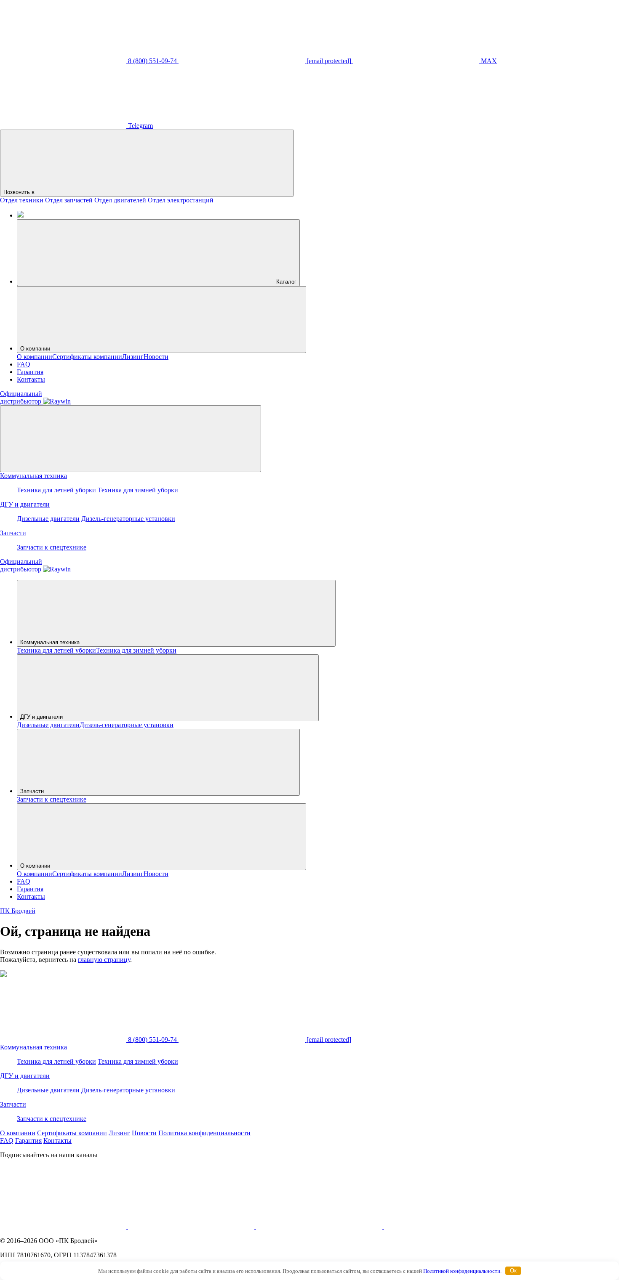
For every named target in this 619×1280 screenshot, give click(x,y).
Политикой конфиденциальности (461, 1270)
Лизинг (133, 356)
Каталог (285, 282)
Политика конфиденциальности (204, 1133)
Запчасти (13, 532)
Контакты (31, 379)
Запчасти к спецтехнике (51, 547)
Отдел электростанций (180, 200)
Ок (513, 1270)
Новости (156, 356)
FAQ (23, 364)
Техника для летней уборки (56, 490)
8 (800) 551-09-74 (152, 1039)
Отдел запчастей (69, 200)
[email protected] (328, 1039)
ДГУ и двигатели (25, 504)
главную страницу (104, 959)
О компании (35, 348)
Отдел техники (22, 200)
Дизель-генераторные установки (128, 518)
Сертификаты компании (87, 356)
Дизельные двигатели (48, 518)
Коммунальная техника (33, 475)
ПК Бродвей (17, 910)
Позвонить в (19, 192)
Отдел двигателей (121, 200)
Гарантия (30, 371)
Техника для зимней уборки (138, 490)
